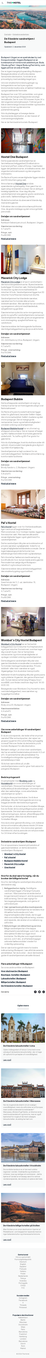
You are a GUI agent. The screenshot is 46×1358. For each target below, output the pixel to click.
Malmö (23, 1348)
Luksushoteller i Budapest (13, 978)
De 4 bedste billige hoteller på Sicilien (21, 1225)
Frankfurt (23, 1334)
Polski (23, 1273)
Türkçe (23, 1278)
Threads (23, 1305)
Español (23, 1266)
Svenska (23, 1281)
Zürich (23, 1343)
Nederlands (23, 1276)
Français (23, 1269)
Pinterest (23, 1307)
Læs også (7, 1060)
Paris (23, 1329)
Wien (23, 1327)
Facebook (23, 1300)
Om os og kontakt (23, 1257)
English (23, 1264)
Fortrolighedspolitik (23, 1259)
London (23, 1339)
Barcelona (23, 1332)
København (23, 1317)
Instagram (23, 1298)
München (23, 1322)
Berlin (23, 1320)
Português (23, 1283)
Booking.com (26, 781)
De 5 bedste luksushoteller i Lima (19, 1046)
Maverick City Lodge (10, 282)
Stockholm (23, 1324)
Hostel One (21, 183)
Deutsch (23, 1262)
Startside (7, 34)
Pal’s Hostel (6, 526)
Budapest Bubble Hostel (12, 428)
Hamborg (23, 1336)
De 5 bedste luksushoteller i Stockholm (22, 1165)
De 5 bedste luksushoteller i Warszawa (21, 1101)
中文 (23, 1288)
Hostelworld (6, 783)
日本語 (23, 1285)
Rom (23, 1346)
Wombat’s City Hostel (11, 644)
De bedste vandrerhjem (21, 34)
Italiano (23, 1271)
